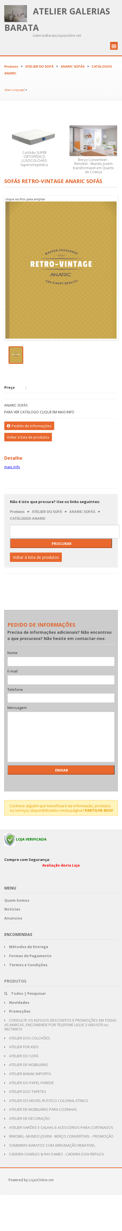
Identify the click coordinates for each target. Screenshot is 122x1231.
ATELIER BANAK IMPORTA (29, 1073)
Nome (12, 653)
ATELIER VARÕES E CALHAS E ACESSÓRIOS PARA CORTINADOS (60, 1127)
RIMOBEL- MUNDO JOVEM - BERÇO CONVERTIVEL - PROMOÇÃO (60, 1136)
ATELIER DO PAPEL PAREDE (31, 1082)
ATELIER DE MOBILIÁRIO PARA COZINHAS (42, 1109)
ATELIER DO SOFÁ (39, 66)
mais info (12, 466)
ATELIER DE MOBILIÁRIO (28, 1064)
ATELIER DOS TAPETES (27, 1091)
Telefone (15, 690)
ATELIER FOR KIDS (23, 1046)
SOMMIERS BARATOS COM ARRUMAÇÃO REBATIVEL (51, 1145)
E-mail (12, 671)
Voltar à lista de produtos (28, 437)
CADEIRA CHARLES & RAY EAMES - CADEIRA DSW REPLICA (56, 1154)
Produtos (11, 66)
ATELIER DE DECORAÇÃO (29, 1118)
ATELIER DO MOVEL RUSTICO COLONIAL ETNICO (48, 1100)
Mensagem (17, 708)
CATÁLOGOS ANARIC (28, 519)
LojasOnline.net (41, 1180)
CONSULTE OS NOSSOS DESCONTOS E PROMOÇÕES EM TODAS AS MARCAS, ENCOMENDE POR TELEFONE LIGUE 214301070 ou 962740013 (60, 1025)
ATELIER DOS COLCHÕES (29, 1038)
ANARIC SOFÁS (73, 66)
